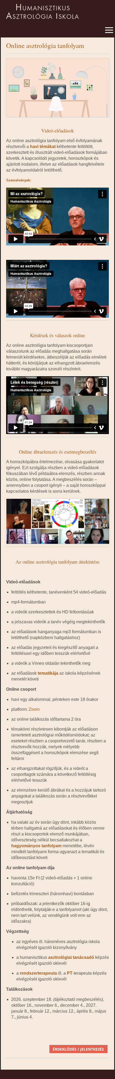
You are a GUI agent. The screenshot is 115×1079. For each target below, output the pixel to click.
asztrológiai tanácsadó (71, 957)
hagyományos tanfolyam (36, 846)
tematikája (48, 673)
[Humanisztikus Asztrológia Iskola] (57, 9)
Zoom (34, 709)
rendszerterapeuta (38, 973)
